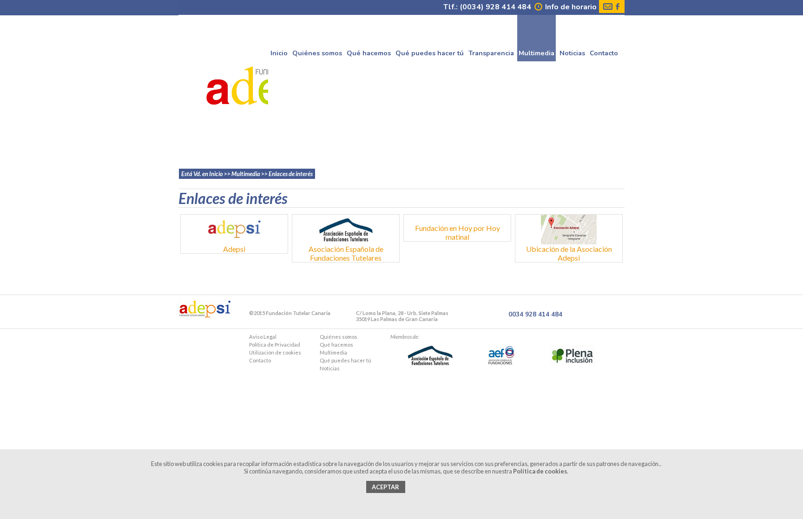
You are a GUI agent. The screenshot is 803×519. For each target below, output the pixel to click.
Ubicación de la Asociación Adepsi (569, 253)
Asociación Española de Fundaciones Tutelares (346, 253)
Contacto (604, 51)
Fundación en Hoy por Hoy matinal (457, 232)
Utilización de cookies (275, 352)
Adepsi (234, 248)
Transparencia (491, 51)
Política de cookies (540, 471)
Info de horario (570, 7)
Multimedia (333, 352)
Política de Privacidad (274, 345)
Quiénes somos (317, 51)
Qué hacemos (369, 51)
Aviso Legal (262, 337)
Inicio (279, 51)
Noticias (572, 51)
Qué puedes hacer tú (429, 51)
